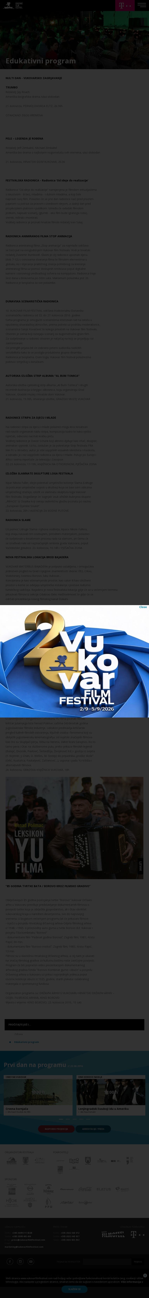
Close (143, 607)
